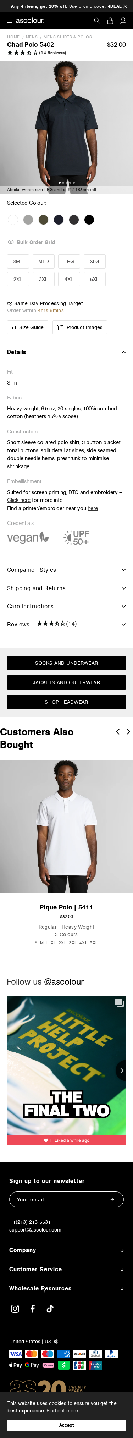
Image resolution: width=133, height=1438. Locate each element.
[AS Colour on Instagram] (15, 1311)
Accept (66, 1425)
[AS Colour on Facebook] (32, 1311)
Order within (35, 310)
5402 (47, 45)
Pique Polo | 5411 (66, 907)
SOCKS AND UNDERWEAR (66, 663)
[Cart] (110, 20)
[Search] (97, 20)
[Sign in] (123, 20)
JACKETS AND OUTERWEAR (66, 682)
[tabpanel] (66, 127)
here (93, 508)
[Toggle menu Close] (9, 20)
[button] (50, 53)
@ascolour (64, 981)
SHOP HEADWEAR (66, 702)
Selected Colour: (27, 202)
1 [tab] (60, 183)
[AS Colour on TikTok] (50, 1311)
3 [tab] (67, 183)
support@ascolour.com (35, 1230)
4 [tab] (70, 183)
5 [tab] (74, 183)
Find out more (62, 1410)
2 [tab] (63, 183)
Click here (19, 500)
